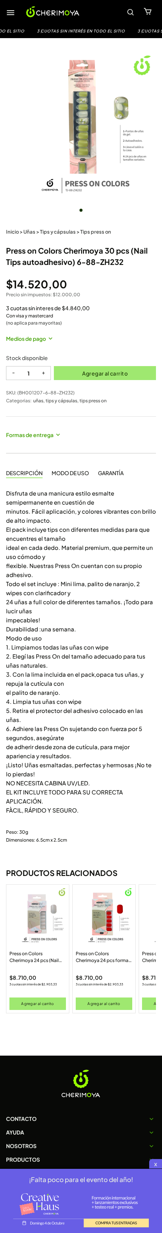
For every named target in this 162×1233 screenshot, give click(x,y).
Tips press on (95, 232)
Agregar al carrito (105, 373)
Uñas (29, 232)
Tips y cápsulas (58, 232)
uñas (38, 400)
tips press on (93, 400)
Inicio (12, 232)
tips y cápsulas (61, 400)
